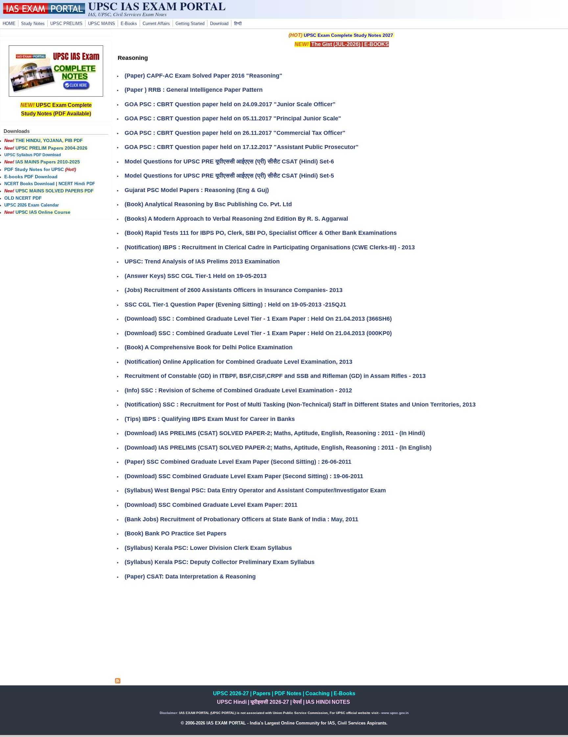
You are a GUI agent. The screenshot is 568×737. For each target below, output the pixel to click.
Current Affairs (156, 23)
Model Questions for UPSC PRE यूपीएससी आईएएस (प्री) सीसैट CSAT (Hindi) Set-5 (229, 175)
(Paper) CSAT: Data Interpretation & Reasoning (190, 576)
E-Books (129, 23)
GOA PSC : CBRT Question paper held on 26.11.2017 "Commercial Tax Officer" (235, 133)
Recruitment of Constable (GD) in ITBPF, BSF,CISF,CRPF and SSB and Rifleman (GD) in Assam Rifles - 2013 (275, 376)
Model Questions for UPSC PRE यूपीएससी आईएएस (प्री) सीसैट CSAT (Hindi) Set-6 (229, 161)
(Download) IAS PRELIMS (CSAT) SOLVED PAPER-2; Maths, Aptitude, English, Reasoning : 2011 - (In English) (278, 447)
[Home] (44, 12)
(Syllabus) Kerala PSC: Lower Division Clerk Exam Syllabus (208, 548)
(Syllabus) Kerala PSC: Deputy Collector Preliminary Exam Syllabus (220, 562)
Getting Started (190, 23)
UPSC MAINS (101, 23)
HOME (9, 23)
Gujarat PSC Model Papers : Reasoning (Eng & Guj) (197, 190)
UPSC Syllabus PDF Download (32, 155)
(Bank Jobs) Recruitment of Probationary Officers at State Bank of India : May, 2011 (241, 519)
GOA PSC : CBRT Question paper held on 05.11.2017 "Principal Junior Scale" (233, 118)
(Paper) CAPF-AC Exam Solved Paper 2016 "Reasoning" (203, 75)
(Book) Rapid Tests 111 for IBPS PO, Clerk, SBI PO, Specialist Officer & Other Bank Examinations (261, 233)
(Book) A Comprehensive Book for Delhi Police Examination (209, 347)
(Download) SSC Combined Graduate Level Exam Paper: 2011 (211, 505)
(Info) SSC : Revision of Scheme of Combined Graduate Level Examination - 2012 (238, 390)
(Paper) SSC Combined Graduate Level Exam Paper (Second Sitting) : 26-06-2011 (238, 461)
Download (219, 23)
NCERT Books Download (29, 184)
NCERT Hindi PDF (77, 184)
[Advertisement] (341, 632)
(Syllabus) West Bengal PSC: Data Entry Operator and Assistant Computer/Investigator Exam (255, 490)
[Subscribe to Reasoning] (117, 681)
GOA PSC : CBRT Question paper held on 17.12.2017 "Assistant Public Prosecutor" (242, 147)
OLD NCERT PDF (23, 198)
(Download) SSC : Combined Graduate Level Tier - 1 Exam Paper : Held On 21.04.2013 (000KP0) (258, 333)
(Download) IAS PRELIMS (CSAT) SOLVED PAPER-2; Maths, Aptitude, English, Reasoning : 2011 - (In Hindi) (275, 433)
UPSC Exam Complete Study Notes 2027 (348, 35)
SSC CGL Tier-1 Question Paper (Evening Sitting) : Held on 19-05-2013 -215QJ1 (235, 304)
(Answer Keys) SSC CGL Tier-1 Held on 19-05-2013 (196, 276)
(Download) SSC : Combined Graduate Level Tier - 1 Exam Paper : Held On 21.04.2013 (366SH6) (258, 318)
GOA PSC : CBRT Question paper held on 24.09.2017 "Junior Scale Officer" (230, 104)
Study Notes (33, 23)
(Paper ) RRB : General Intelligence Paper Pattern (194, 89)
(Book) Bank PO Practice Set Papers (175, 533)
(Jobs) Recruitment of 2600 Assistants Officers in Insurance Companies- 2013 (234, 290)
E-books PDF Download (31, 176)
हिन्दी (238, 23)
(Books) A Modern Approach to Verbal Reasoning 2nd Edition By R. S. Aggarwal (236, 218)
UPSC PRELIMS (66, 23)
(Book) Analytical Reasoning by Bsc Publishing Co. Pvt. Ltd (208, 204)
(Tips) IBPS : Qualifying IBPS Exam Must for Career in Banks (210, 419)
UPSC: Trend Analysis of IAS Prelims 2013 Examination (202, 261)
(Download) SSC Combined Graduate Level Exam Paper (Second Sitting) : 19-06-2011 (244, 476)
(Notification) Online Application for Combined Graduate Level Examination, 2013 (238, 361)
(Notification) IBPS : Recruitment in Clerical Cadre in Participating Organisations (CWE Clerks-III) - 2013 (270, 247)
